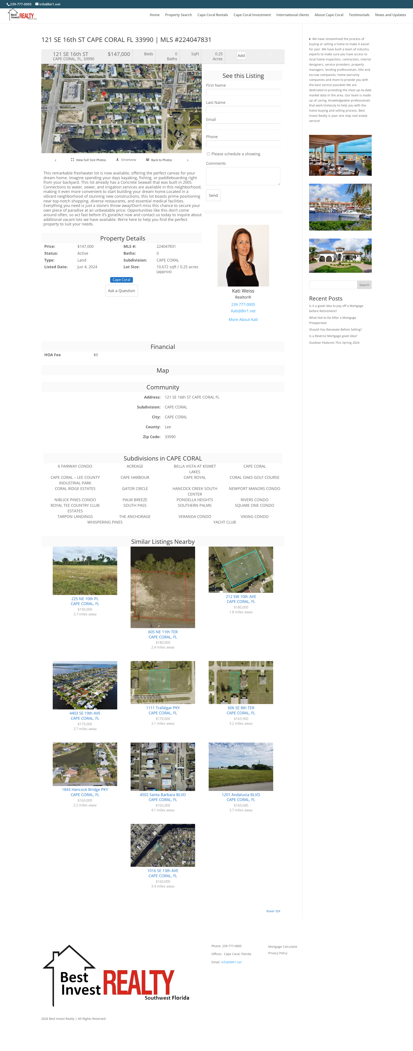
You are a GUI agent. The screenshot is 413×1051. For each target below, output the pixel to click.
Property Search (178, 15)
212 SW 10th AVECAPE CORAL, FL (241, 599)
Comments (216, 163)
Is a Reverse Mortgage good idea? (333, 336)
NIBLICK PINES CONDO (75, 499)
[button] (56, 160)
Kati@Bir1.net (243, 310)
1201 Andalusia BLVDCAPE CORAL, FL (241, 797)
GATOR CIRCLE (135, 488)
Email (211, 119)
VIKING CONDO (255, 516)
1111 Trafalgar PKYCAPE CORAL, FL (163, 710)
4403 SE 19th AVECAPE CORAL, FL (84, 715)
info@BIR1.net (231, 962)
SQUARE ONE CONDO (254, 505)
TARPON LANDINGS (75, 516)
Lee (168, 426)
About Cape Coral (329, 15)
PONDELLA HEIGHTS (195, 499)
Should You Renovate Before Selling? (335, 329)
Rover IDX (273, 911)
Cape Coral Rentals (212, 15)
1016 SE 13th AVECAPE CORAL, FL (162, 873)
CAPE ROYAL (195, 477)
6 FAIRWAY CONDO (75, 466)
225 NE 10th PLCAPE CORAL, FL (85, 601)
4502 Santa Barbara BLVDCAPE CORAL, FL (163, 797)
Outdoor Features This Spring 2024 (334, 343)
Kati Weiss (243, 290)
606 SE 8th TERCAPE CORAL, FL (241, 710)
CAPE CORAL (176, 407)
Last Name (215, 102)
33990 (170, 436)
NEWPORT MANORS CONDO (254, 488)
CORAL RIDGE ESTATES (75, 488)
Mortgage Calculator (282, 947)
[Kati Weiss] (243, 285)
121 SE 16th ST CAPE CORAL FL (192, 397)
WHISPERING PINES (105, 522)
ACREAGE (135, 466)
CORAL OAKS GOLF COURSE (254, 477)
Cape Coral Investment (252, 15)
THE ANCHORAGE (135, 516)
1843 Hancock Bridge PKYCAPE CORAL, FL (85, 792)
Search (364, 285)
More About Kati (243, 319)
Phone (212, 136)
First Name (216, 85)
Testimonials (359, 15)
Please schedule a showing (235, 153)
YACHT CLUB (224, 522)
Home (155, 15)
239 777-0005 (243, 304)
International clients (292, 15)
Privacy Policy (277, 953)
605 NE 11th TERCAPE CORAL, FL (163, 634)
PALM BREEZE (135, 499)
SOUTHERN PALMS (195, 505)
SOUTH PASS (134, 505)
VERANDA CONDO (195, 516)
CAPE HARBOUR (135, 477)
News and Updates (390, 15)
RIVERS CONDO (254, 499)
